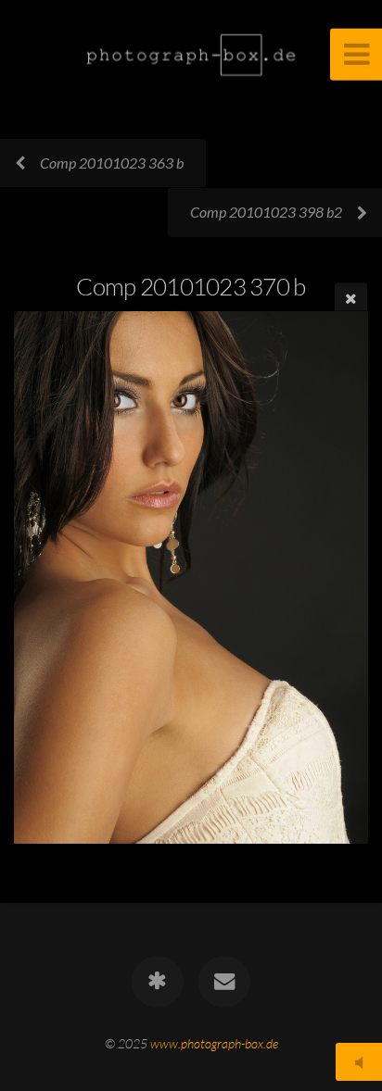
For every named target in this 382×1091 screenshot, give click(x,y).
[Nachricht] (224, 982)
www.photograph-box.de (214, 1043)
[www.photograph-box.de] (158, 982)
